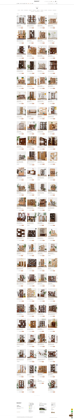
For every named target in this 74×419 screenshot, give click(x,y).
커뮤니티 (32, 3)
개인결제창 (51, 1)
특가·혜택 (28, 3)
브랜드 (22, 3)
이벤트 (26, 3)
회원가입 (47, 1)
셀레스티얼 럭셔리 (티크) (37, 11)
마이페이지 (53, 1)
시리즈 (20, 3)
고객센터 (49, 1)
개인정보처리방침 (52, 409)
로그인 (45, 1)
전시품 (30, 3)
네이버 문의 (31, 408)
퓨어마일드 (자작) (32, 11)
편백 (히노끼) (42, 11)
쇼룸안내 (24, 3)
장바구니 (56, 1)
